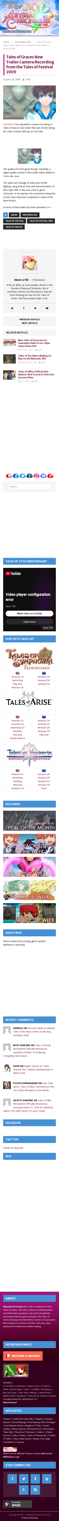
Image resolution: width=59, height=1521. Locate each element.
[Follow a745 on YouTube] (47, 308)
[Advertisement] (31, 140)
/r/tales (39, 1432)
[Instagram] (35, 1490)
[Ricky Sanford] (7, 1049)
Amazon (7, 1418)
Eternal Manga (19, 1422)
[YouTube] (46, 1479)
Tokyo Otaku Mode (22, 1438)
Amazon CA (18, 687)
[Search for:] (29, 486)
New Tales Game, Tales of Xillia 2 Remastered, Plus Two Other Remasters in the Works (33, 1087)
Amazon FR (44, 731)
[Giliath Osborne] (7, 1104)
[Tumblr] (35, 1479)
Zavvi (44, 788)
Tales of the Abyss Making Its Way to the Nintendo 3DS (34, 357)
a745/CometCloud (29, 1518)
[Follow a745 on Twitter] (35, 308)
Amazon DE (44, 680)
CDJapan (39, 1418)
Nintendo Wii (30, 215)
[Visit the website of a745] (12, 308)
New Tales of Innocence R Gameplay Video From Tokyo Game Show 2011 (34, 343)
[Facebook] (12, 1479)
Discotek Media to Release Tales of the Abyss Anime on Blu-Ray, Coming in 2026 (34, 1032)
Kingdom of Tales (33, 1425)
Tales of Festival (15, 221)
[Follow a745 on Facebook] (23, 308)
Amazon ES (44, 683)
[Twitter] (23, 1479)
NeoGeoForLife (34, 1428)
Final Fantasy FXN (36, 1422)
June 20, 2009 (13, 79)
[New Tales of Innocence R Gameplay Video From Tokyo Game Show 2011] (9, 344)
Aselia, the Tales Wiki (23, 1418)
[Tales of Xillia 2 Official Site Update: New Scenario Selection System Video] (9, 377)
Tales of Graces (14, 227)
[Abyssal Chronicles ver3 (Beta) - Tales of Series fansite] (29, 18)
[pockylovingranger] (7, 1087)
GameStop (17, 680)
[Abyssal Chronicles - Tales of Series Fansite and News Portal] (10, 1450)
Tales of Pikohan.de (36, 1435)
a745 (27, 79)
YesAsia (20, 1442)
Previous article (29, 319)
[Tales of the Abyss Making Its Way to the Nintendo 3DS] (9, 361)
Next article (29, 323)
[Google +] (23, 1490)
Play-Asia (17, 683)
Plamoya (30, 1432)
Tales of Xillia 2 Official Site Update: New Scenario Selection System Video (36, 374)
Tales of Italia (18, 1435)
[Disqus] (29, 426)
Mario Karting (18, 1428)
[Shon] (7, 1069)
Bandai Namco (17, 738)
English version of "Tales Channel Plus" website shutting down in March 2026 (33, 1069)
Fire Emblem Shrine (14, 1425)
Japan (14, 215)
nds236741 (9, 124)
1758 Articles (38, 279)
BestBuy (17, 731)
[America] (7, 1032)
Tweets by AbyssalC (13, 1147)
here (48, 207)
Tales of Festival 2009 (41, 221)
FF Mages (51, 1422)
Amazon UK (44, 676)
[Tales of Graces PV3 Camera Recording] (29, 161)
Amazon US (18, 676)
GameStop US (17, 727)
